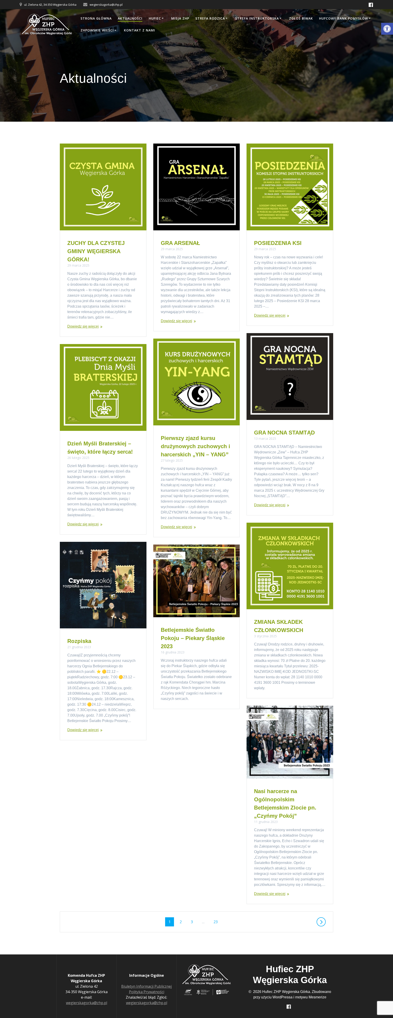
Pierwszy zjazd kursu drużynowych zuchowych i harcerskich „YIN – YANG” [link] (195, 446)
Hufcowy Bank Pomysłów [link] (343, 18)
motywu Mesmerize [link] (310, 997)
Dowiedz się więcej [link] (83, 326)
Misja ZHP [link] (180, 18)
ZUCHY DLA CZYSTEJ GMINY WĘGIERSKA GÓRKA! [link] (96, 251)
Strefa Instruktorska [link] (257, 18)
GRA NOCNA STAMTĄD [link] (284, 432)
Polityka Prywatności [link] (146, 991)
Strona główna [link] (96, 18)
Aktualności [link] (130, 18)
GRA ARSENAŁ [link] (180, 243)
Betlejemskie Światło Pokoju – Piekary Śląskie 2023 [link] (193, 638)
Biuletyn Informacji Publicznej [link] (146, 986)
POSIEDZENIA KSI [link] (278, 243)
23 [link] (217, 921)
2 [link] (182, 921)
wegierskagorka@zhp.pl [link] (86, 1002)
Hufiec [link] (155, 18)
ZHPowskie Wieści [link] (97, 30)
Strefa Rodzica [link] (210, 18)
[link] (387, 29)
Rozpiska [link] (79, 641)
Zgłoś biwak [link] (301, 18)
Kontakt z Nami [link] (139, 30)
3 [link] (193, 921)
